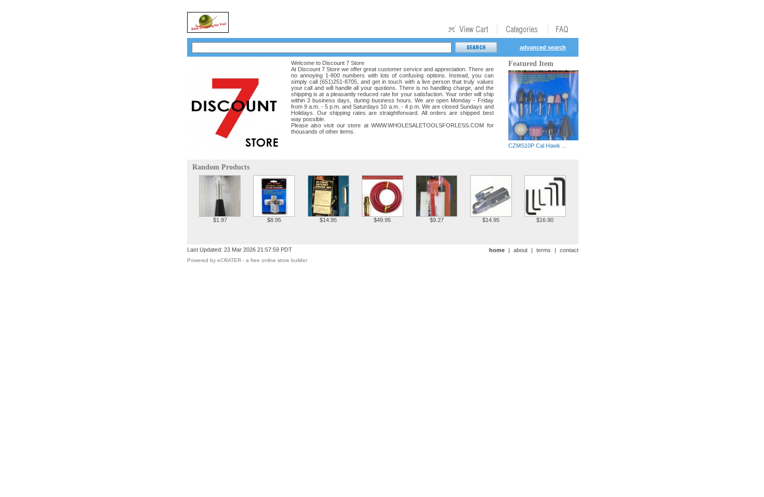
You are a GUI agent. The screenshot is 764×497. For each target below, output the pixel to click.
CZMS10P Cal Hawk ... (537, 145)
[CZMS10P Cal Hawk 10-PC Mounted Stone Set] (543, 137)
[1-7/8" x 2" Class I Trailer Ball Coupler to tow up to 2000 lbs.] (491, 214)
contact (569, 250)
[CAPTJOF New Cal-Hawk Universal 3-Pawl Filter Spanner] (274, 214)
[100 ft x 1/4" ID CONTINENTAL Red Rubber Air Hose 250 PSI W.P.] (382, 214)
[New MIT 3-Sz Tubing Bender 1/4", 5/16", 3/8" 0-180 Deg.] (436, 214)
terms (543, 250)
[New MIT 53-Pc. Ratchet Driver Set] (328, 214)
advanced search (543, 47)
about (520, 250)
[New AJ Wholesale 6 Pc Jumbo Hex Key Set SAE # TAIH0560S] (545, 214)
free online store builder (279, 260)
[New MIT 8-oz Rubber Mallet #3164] (220, 214)
